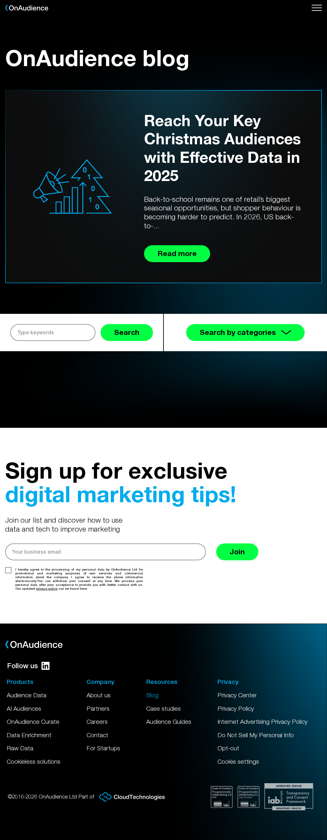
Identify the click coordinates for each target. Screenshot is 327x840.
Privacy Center (237, 695)
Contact (97, 734)
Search (127, 332)
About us (98, 695)
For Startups (103, 748)
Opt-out (228, 748)
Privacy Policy (235, 708)
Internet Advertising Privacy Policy (262, 721)
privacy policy (46, 588)
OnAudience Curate (33, 721)
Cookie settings (238, 761)
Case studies (163, 708)
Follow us (22, 666)
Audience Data (26, 695)
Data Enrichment (29, 734)
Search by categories (238, 332)
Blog (152, 695)
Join (237, 551)
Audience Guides (168, 721)
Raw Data (20, 748)
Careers (97, 721)
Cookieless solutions (33, 761)
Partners (98, 708)
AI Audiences (24, 708)
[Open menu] (317, 8)
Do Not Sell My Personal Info (255, 734)
